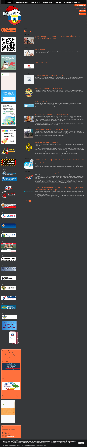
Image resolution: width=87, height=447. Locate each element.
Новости (9, 2)
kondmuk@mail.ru (10, 436)
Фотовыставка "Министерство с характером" (47, 142)
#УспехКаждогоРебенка (41, 101)
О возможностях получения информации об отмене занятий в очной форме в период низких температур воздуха (59, 161)
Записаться (58, 2)
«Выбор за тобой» (40, 49)
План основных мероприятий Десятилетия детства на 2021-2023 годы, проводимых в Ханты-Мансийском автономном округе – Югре (59, 189)
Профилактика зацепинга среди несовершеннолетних (49, 75)
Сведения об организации (21, 2)
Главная (25, 28)
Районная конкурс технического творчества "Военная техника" (51, 129)
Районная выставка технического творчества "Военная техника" (52, 115)
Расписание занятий (80, 5)
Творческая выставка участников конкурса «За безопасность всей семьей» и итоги (56, 173)
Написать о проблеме (8, 99)
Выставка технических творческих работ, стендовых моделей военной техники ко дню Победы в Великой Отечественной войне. (57, 37)
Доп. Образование (48, 2)
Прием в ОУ (82, 14)
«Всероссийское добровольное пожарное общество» (49, 88)
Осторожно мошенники (41, 62)
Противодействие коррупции (72, 2)
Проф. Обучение (35, 2)
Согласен (81, 443)
